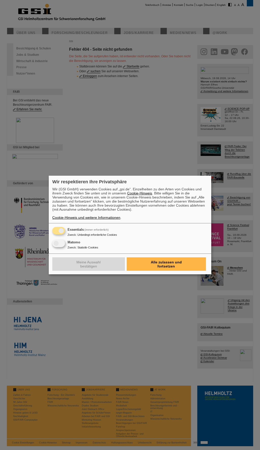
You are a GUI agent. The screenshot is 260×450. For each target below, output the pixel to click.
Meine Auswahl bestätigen (88, 264)
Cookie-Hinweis (139, 193)
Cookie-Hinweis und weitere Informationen (86, 217)
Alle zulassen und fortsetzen (166, 264)
